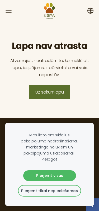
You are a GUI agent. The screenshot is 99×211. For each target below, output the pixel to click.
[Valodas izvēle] (90, 10)
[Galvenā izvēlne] (8, 10)
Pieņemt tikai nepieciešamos (49, 190)
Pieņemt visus (49, 175)
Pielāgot (49, 159)
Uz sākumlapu (49, 92)
